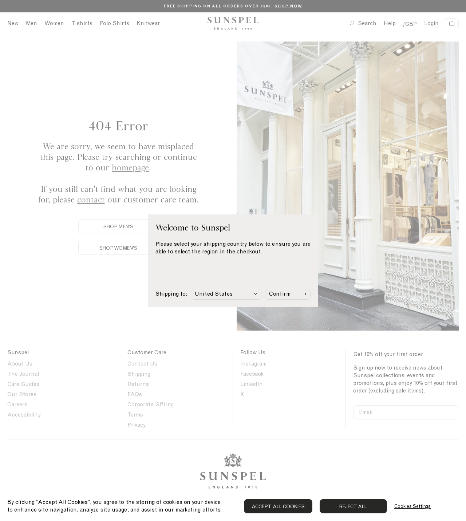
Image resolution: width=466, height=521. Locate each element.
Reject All (353, 506)
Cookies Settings (412, 506)
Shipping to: (171, 294)
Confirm (280, 294)
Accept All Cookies (278, 506)
